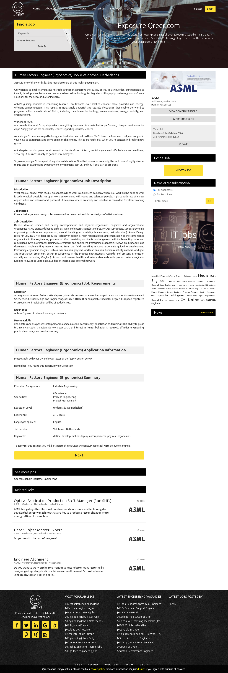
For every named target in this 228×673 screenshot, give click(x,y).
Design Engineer (174, 292)
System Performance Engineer (136, 651)
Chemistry (161, 289)
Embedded (155, 276)
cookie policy (98, 669)
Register (197, 8)
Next (79, 455)
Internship (189, 296)
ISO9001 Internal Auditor (133, 625)
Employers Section (121, 8)
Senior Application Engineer (134, 638)
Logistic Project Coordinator (135, 616)
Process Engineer (191, 292)
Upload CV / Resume (78, 629)
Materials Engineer (194, 289)
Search (42, 45)
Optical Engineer (128, 646)
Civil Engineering (201, 296)
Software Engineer (176, 276)
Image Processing (178, 285)
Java (177, 300)
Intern (194, 276)
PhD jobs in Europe (78, 625)
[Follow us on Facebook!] (16, 625)
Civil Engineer (190, 299)
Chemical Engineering (206, 281)
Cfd (206, 285)
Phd (204, 289)
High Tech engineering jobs (82, 651)
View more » (206, 312)
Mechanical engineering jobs (83, 603)
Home (36, 8)
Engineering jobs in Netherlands (85, 621)
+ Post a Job (183, 170)
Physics (163, 276)
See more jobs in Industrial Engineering (35, 479)
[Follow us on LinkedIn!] (35, 625)
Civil (202, 300)
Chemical (201, 285)
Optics (168, 289)
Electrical (155, 285)
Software (187, 276)
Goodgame (212, 285)
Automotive (182, 281)
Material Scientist (128, 612)
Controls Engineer (129, 629)
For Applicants (165, 190)
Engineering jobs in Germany (83, 616)
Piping (161, 285)
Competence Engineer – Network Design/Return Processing (141, 633)
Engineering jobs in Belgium (82, 638)
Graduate (191, 281)
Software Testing (178, 289)
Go (209, 201)
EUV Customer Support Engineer (137, 608)
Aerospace (211, 289)
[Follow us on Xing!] (35, 634)
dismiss (141, 669)
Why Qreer (67, 8)
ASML (174, 603)
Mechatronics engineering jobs (84, 646)
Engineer (171, 281)
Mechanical (211, 292)
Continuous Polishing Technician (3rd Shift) (141, 621)
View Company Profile (183, 111)
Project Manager (158, 292)
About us (50, 8)
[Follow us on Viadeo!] (54, 625)
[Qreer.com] (18, 7)
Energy (171, 300)
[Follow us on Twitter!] (26, 625)
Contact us (98, 8)
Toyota (153, 289)
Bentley (168, 285)
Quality (202, 292)
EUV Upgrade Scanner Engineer (136, 642)
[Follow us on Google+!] (45, 625)
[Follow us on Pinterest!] (26, 634)
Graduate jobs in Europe (80, 633)
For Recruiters (164, 194)
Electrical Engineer (174, 295)
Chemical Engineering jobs (82, 642)
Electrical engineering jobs (82, 608)
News (83, 8)
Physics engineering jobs (81, 612)
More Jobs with (183, 119)
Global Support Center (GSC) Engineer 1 (141, 603)
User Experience (192, 285)
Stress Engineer (157, 296)
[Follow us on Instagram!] (45, 634)
